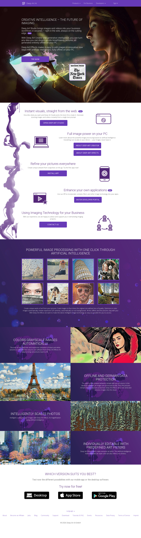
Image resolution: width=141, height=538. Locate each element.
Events (89, 515)
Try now (35, 59)
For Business (88, 3)
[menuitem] (76, 3)
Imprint (136, 515)
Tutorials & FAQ (78, 515)
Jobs (29, 515)
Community (45, 515)
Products (75, 3)
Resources (99, 515)
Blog (35, 515)
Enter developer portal (88, 199)
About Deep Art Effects (87, 153)
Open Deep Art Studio (53, 123)
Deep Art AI (31, 3)
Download (65, 515)
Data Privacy (110, 515)
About (5, 515)
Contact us (53, 224)
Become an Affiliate (17, 515)
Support (55, 515)
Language (70, 511)
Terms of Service (124, 515)
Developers (100, 3)
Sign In (115, 3)
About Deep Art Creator (87, 145)
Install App (53, 173)
